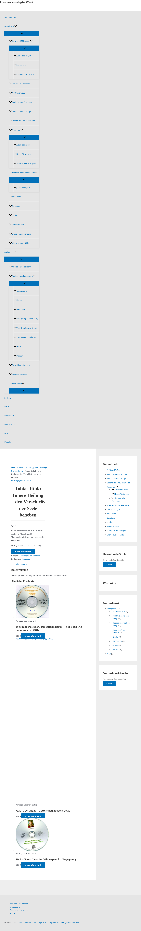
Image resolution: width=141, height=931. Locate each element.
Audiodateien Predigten (22, 102)
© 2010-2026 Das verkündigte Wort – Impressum (38, 922)
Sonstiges (16, 206)
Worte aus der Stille (20, 243)
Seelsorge (26, 559)
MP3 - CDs (117, 641)
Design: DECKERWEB (70, 922)
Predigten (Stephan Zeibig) (27, 318)
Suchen (7, 398)
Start (13, 467)
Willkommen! (10, 17)
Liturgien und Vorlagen (21, 234)
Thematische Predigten (26, 163)
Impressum (9, 415)
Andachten (16, 196)
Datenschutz (9, 424)
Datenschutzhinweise (19, 910)
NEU (109, 653)
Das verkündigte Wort (16, 2)
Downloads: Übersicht (21, 83)
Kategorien (33, 467)
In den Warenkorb (23, 551)
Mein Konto (17, 383)
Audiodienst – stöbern (21, 266)
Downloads (9, 26)
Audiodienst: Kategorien (22, 276)
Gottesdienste (22, 291)
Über (6, 433)
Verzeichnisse (18, 224)
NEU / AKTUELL (18, 93)
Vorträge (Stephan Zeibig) (27, 328)
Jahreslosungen (23, 187)
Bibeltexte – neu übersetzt (23, 120)
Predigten (16, 130)
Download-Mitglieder (21, 41)
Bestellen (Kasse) (19, 374)
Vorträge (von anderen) (26, 337)
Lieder (15, 215)
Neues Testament (24, 154)
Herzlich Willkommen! (18, 903)
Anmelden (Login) (24, 55)
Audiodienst (9, 252)
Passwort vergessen (25, 74)
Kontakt (7, 442)
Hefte (18, 346)
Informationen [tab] (22, 564)
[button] (15, 26)
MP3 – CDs (21, 309)
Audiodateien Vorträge (21, 111)
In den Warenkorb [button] (33, 636)
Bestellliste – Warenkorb (22, 365)
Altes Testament (23, 145)
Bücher (19, 356)
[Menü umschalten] (21, 33)
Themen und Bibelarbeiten (23, 172)
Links (6, 406)
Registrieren (21, 65)
